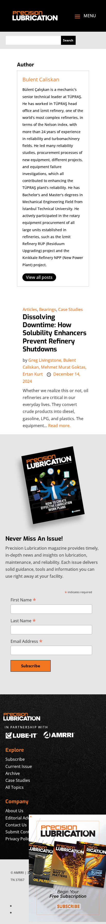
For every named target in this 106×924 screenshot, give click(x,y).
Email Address (26, 641)
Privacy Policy (18, 839)
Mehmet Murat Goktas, (63, 367)
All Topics (14, 787)
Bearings (47, 309)
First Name (23, 599)
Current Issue (18, 766)
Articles (30, 309)
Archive (12, 773)
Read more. (59, 425)
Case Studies (70, 309)
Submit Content (20, 832)
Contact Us (16, 825)
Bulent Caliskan (40, 79)
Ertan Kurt (33, 374)
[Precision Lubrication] (67, 920)
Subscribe (15, 759)
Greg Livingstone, (45, 360)
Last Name (23, 620)
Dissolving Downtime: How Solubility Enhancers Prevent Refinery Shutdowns (54, 333)
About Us (14, 811)
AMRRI (19, 872)
